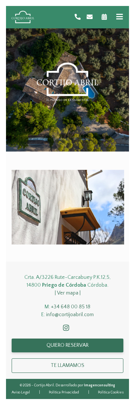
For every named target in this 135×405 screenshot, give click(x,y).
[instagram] (67, 328)
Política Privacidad (64, 392)
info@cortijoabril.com (70, 315)
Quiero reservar (67, 345)
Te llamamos (67, 365)
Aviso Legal (21, 392)
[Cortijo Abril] (23, 17)
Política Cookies (110, 392)
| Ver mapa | (68, 293)
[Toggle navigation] (119, 17)
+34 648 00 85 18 (70, 307)
